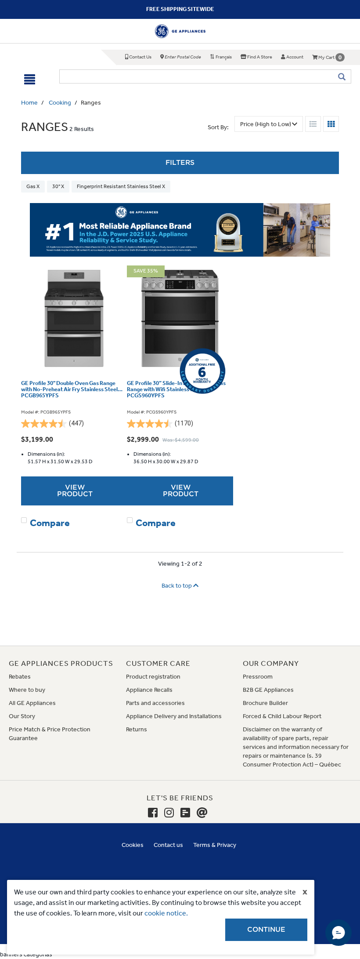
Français (223, 57)
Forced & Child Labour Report (282, 716)
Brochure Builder (265, 703)
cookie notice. (166, 913)
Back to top (177, 585)
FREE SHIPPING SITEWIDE (180, 9)
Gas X (33, 186)
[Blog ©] (185, 813)
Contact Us (139, 57)
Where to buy (27, 690)
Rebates (20, 676)
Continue (266, 930)
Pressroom (258, 676)
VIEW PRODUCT (75, 490)
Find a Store (259, 57)
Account (294, 57)
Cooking (60, 102)
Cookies (133, 845)
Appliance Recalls (149, 690)
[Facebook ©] (153, 813)
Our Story (22, 716)
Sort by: (218, 127)
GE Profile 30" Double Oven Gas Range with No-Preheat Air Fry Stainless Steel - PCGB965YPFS (71, 389)
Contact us (168, 845)
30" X (58, 186)
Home (29, 102)
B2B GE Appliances (268, 690)
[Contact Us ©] (202, 813)
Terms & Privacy (214, 845)
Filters (180, 163)
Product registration (153, 676)
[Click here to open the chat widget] (338, 932)
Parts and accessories (155, 703)
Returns (136, 729)
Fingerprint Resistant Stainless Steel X (121, 186)
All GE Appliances (32, 703)
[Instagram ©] (169, 813)
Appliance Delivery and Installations (174, 716)
